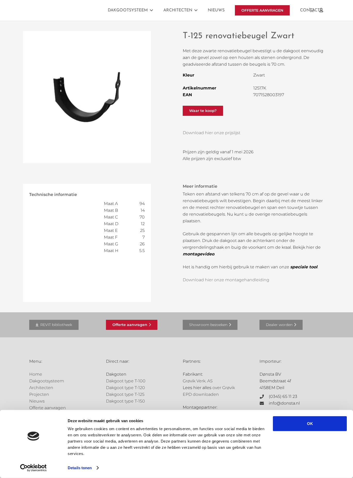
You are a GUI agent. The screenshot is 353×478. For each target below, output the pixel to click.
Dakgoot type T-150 (125, 401)
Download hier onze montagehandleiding (226, 279)
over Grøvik (223, 387)
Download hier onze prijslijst (211, 132)
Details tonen (80, 468)
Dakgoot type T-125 (125, 394)
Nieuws (37, 401)
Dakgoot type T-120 (125, 387)
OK (310, 423)
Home (35, 374)
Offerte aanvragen (47, 407)
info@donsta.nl (284, 403)
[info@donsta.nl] (264, 403)
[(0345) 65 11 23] (264, 396)
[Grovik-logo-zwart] (81, 10)
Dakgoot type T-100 (125, 380)
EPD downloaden (201, 394)
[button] (151, 10)
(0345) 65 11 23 (283, 396)
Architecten (41, 387)
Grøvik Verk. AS (198, 380)
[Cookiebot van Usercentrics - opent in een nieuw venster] (33, 468)
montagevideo (198, 254)
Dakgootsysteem (46, 380)
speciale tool (303, 266)
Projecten (39, 394)
